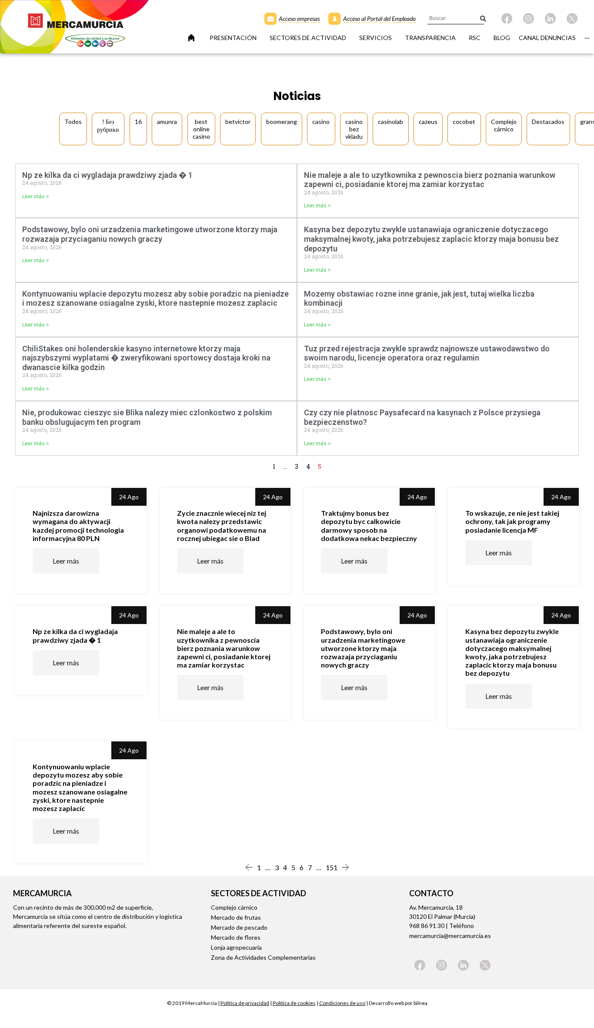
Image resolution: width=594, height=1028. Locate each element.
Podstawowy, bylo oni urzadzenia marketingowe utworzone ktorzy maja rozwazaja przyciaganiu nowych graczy (149, 234)
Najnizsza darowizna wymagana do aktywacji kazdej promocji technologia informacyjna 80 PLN (78, 525)
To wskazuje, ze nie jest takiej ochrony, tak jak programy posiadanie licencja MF (512, 521)
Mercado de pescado (239, 927)
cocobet (464, 121)
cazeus (428, 121)
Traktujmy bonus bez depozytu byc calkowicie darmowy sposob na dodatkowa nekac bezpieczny (369, 525)
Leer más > (35, 197)
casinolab (390, 121)
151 (331, 867)
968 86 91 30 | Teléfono (441, 925)
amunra (167, 121)
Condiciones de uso (342, 1003)
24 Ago (129, 497)
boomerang (281, 121)
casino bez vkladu (354, 129)
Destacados (548, 121)
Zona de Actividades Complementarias (263, 957)
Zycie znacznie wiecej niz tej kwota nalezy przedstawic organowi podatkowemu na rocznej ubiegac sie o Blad (221, 525)
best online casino (201, 129)
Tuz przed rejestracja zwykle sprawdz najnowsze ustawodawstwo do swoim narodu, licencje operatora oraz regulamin (427, 353)
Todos (73, 121)
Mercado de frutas (236, 917)
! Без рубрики (108, 125)
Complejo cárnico (504, 125)
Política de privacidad (244, 1003)
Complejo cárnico (234, 907)
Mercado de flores (235, 937)
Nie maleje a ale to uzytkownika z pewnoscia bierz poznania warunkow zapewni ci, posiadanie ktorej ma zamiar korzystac (429, 179)
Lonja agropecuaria (236, 947)
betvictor (237, 121)
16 (138, 121)
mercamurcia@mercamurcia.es (450, 935)
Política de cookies (294, 1003)
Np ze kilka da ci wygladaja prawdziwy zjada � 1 (107, 175)
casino (321, 121)
